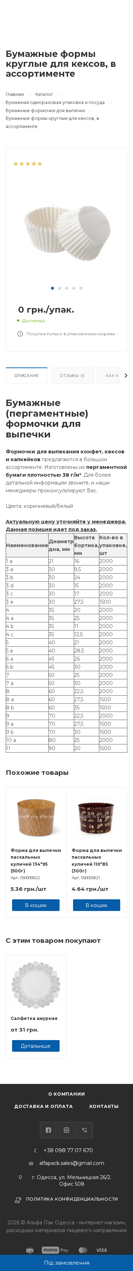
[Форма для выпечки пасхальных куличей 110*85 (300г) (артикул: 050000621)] (97, 817)
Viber (84, 1130)
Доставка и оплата (43, 1106)
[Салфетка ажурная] (36, 985)
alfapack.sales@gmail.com (71, 1163)
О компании (66, 1094)
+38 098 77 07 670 (68, 1150)
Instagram (66, 1130)
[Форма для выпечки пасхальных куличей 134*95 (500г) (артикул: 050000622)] (36, 817)
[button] (52, 288)
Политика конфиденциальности (72, 1199)
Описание (27, 375)
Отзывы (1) (72, 375)
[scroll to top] (98, 1056)
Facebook (48, 1130)
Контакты (104, 1106)
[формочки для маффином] (66, 231)
